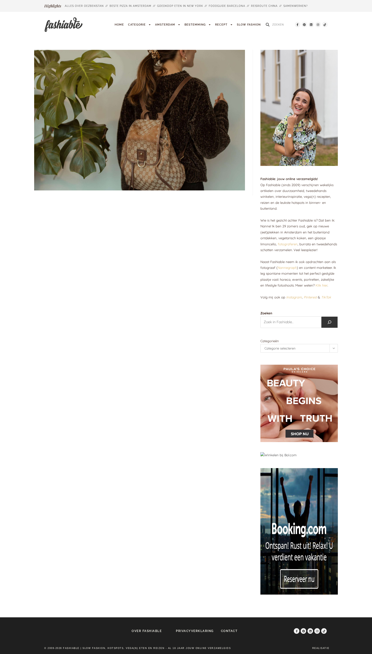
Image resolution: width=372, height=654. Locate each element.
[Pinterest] (304, 24)
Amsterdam (165, 24)
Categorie (137, 24)
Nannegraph (287, 268)
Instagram (294, 297)
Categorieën (269, 341)
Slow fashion (249, 24)
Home (119, 24)
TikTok (326, 297)
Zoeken (266, 313)
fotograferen (288, 244)
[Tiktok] (325, 24)
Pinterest (310, 297)
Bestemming (195, 24)
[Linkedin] (311, 24)
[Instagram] (318, 24)
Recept (221, 24)
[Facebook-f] (297, 24)
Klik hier (321, 285)
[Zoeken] (329, 322)
